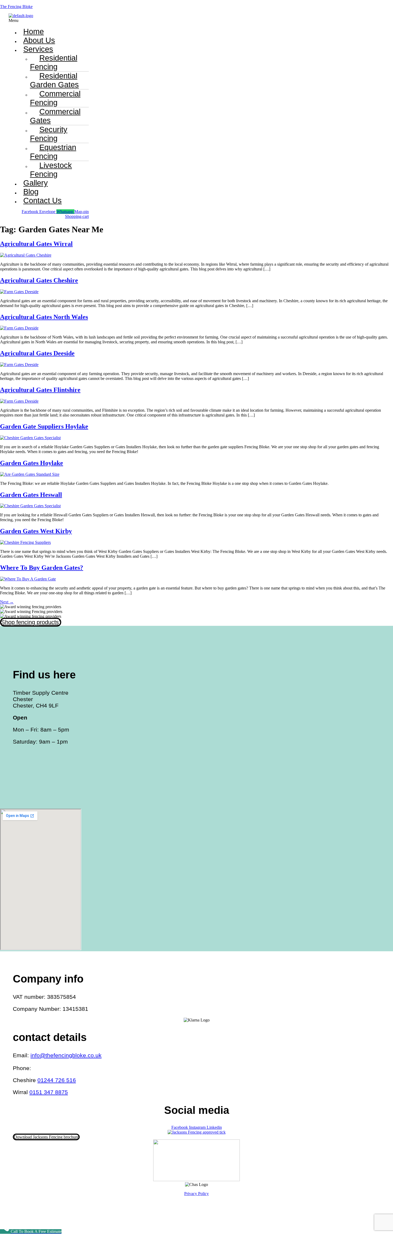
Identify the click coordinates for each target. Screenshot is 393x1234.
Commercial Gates (55, 116)
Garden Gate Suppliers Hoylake (44, 426)
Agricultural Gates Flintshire (40, 389)
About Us (39, 40)
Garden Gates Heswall (31, 494)
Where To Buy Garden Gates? (41, 567)
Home (33, 31)
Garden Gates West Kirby (36, 531)
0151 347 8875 (48, 1092)
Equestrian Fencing (53, 151)
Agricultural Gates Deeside (37, 353)
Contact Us (42, 200)
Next (7, 602)
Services (38, 49)
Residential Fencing (53, 62)
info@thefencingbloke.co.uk (66, 1055)
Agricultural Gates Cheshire (39, 280)
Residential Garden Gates (54, 80)
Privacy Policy (196, 1193)
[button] (144, 20)
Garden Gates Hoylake (31, 462)
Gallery (35, 183)
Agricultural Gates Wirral (36, 243)
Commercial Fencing (55, 98)
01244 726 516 (56, 1080)
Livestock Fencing (51, 169)
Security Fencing (48, 134)
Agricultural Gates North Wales (44, 316)
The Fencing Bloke (16, 6)
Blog (30, 191)
